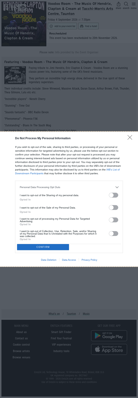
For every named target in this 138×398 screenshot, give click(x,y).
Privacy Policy (89, 259)
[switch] (113, 195)
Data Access (69, 259)
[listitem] (69, 187)
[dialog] (69, 199)
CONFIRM (43, 247)
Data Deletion (48, 259)
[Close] (131, 138)
